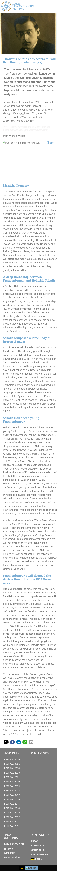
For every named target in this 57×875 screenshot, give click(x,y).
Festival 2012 (12, 817)
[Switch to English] (31, 868)
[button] (6, 742)
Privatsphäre (12, 857)
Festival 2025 (12, 764)
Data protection (14, 844)
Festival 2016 (12, 799)
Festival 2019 (12, 786)
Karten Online (39, 854)
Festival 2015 (12, 804)
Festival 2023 (12, 773)
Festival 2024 (12, 768)
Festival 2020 (12, 781)
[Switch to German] (22, 868)
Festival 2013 (12, 812)
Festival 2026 (12, 759)
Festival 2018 (12, 790)
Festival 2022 (12, 777)
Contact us (38, 845)
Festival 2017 (12, 795)
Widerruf (9, 853)
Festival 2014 (12, 808)
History (8, 848)
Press (34, 841)
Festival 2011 (12, 821)
